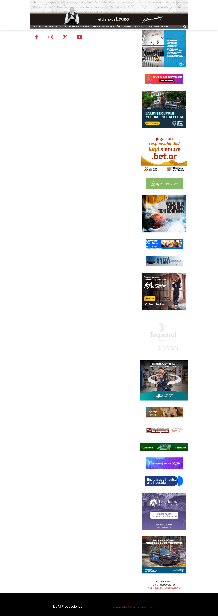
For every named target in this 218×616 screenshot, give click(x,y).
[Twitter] (65, 37)
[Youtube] (79, 37)
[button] (184, 26)
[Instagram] (50, 37)
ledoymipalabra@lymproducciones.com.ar (133, 607)
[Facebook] (36, 37)
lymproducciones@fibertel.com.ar (164, 588)
